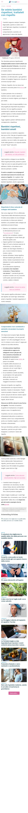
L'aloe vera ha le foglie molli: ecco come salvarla (13, 600)
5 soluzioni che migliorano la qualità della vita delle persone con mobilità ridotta (14, 536)
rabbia (20, 359)
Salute (3, 532)
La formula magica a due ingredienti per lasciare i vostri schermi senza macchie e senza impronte (12, 643)
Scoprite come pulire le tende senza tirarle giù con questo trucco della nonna (14, 559)
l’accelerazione (8, 233)
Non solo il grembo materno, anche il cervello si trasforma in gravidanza (14, 687)
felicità (22, 87)
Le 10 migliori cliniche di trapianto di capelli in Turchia (13, 621)
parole (7, 504)
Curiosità (9, 6)
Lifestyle (3, 6)
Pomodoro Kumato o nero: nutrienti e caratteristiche (10, 665)
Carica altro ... (14, 693)
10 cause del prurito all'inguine (12, 580)
